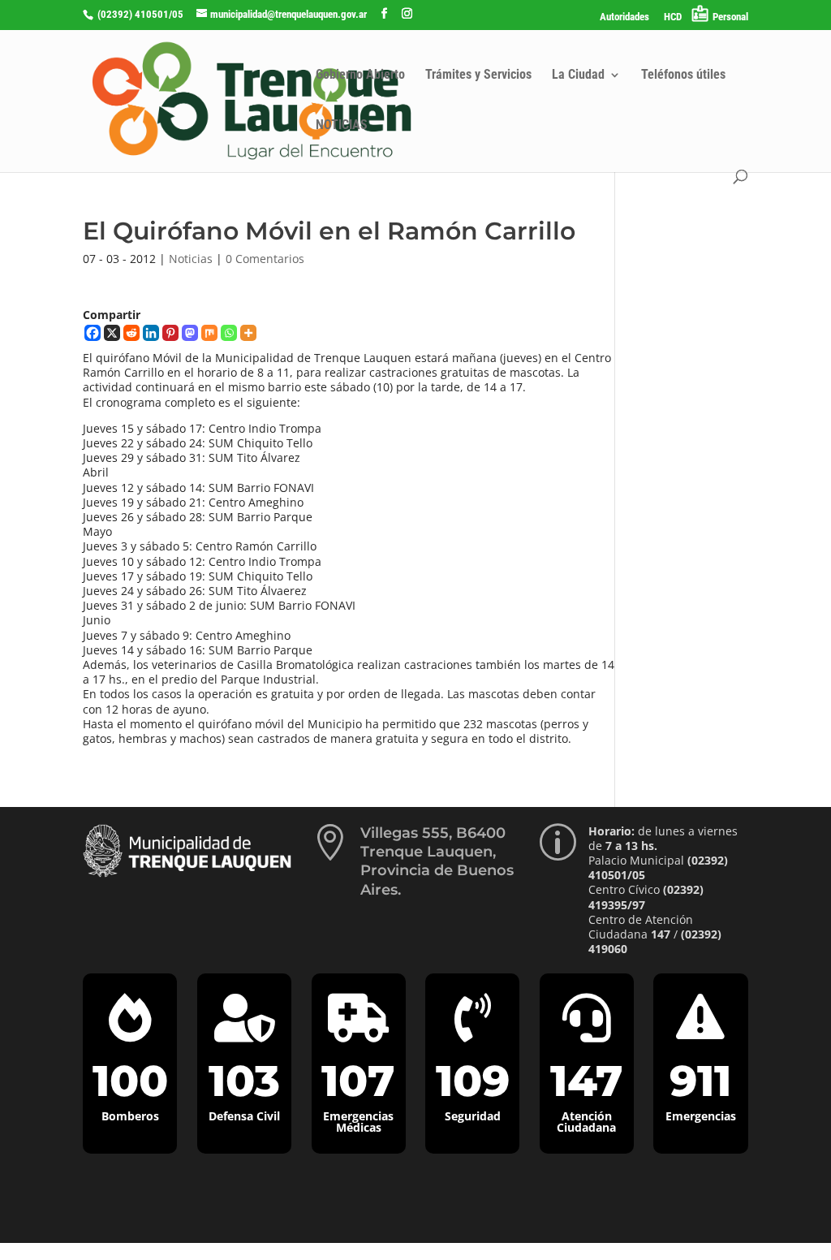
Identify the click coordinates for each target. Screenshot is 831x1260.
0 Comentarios (265, 258)
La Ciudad (578, 75)
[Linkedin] (151, 333)
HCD (673, 17)
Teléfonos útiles (683, 75)
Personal (730, 17)
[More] (248, 333)
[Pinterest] (170, 333)
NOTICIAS (342, 125)
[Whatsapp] (229, 333)
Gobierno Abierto (360, 75)
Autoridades (624, 17)
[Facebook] (92, 333)
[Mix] (209, 333)
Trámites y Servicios (478, 75)
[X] (112, 333)
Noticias (191, 258)
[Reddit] (131, 333)
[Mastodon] (190, 333)
